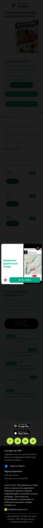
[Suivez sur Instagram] (17, 441)
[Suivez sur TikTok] (33, 441)
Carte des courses (11, 475)
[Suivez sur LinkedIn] (25, 441)
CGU (31, 522)
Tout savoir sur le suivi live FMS (16, 478)
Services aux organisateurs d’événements (20, 457)
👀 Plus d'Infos (25, 280)
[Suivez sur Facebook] (10, 441)
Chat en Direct (17, 466)
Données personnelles (18, 522)
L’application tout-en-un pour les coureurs (20, 454)
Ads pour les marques (12, 460)
